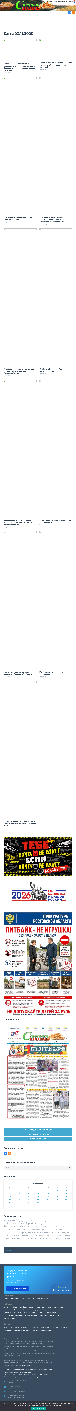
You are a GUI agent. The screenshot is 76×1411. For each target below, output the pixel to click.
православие (16, 1238)
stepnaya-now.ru (26, 1365)
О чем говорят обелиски (52, 1224)
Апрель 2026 (45, 1327)
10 (48, 1193)
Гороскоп (17, 1310)
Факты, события (9, 1318)
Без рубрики (23, 1307)
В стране (48, 1307)
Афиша (14, 1307)
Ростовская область (16, 1226)
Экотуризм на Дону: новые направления (51, 673)
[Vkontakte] (69, 12)
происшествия (39, 1238)
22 (28, 1199)
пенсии (69, 1235)
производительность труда (27, 1238)
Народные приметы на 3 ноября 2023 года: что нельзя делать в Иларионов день (20, 823)
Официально (32, 1312)
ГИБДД (18, 1221)
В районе (32, 1307)
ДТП (46, 1221)
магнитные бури (8, 1232)
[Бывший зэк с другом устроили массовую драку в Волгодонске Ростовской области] (20, 381)
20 (10, 1199)
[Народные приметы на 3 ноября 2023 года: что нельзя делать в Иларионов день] (20, 682)
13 (10, 1196)
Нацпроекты (63, 1310)
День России (61, 1221)
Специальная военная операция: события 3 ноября (18, 218)
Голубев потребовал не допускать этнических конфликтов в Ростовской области (19, 371)
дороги (30, 1229)
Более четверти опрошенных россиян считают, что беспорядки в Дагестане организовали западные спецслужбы (19, 67)
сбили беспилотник (57, 1238)
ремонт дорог (48, 1238)
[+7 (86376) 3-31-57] (6, 1387)
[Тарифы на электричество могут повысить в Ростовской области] (20, 532)
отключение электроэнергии (41, 1235)
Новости (7, 1298)
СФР (46, 1227)
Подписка (30, 1298)
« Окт (8, 1207)
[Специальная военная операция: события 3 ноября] (20, 78)
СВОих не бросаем (37, 1227)
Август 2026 (8, 1327)
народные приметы (30, 1232)
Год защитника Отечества (29, 1221)
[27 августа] (38, 1072)
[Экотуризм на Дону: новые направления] (55, 532)
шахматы (11, 1241)
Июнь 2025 (8, 1330)
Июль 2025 (64, 1327)
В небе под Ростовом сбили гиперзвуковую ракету (51, 370)
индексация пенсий (49, 1229)
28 (19, 1202)
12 (66, 1193)
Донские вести (28, 1310)
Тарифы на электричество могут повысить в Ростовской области (18, 673)
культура (65, 1229)
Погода (8, 1250)
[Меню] (2, 13)
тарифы (6, 1241)
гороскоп (23, 1229)
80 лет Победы (10, 1221)
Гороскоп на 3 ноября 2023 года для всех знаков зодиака (55, 521)
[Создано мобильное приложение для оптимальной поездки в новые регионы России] (55, 40)
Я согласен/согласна (38, 1408)
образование (23, 1235)
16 (38, 1196)
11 (57, 1193)
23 (38, 1199)
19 (66, 1196)
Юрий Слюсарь (52, 1227)
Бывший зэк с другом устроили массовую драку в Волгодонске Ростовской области (18, 522)
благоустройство (61, 1227)
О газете (22, 1298)
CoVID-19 (7, 1307)
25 (57, 1199)
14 (19, 1196)
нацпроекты (46, 1232)
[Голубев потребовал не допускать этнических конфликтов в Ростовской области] (20, 229)
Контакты (14, 1298)
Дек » (13, 1207)
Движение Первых (53, 1221)
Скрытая (34, 1315)
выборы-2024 (13, 1229)
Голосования (8, 1310)
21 (19, 1199)
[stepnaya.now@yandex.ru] (6, 1391)
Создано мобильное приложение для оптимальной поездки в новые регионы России (55, 65)
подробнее (40, 1403)
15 (28, 1196)
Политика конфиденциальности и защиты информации (23, 1377)
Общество (7, 1312)
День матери (68, 1221)
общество (31, 1235)
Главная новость (58, 1307)
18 (57, 1196)
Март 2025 (35, 1330)
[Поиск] (70, 1167)
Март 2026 (55, 1327)
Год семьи (41, 1221)
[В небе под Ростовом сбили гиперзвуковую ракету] (55, 229)
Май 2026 (36, 1327)
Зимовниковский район (21, 1223)
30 (38, 1202)
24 (48, 1199)
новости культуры (60, 1232)
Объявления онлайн (20, 1312)
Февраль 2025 (46, 1330)
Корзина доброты (41, 1224)
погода (7, 1237)
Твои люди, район (55, 1315)
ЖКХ (5, 1224)
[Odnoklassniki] (73, 12)
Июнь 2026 (27, 1327)
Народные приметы (50, 1310)
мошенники (16, 1232)
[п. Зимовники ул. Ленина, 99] (6, 1396)
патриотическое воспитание (58, 1235)
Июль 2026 (18, 1327)
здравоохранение (38, 1229)
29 (28, 1202)
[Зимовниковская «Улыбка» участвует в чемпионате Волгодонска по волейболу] (55, 78)
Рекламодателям (42, 1298)
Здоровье (38, 1310)
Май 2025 (16, 1330)
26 (66, 1199)
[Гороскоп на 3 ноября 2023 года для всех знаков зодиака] (55, 381)
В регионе (40, 1307)
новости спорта (11, 1235)
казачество (59, 1229)
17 (48, 1196)
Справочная (43, 1315)
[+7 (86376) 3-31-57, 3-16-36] (6, 1381)
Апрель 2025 (25, 1330)
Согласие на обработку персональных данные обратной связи (26, 1374)
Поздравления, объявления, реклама (17, 1315)
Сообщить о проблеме (17, 1288)
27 (10, 1202)
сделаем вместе (66, 1238)
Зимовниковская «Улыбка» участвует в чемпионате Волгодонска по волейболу (51, 219)
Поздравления (51, 1312)
